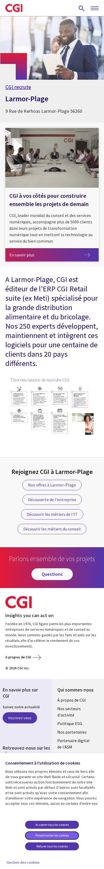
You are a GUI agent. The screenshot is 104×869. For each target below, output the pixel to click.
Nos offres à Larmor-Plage (52, 485)
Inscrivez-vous (19, 717)
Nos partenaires (72, 732)
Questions (52, 574)
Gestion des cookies (23, 862)
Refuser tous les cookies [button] (52, 846)
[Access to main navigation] (94, 8)
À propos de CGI (71, 700)
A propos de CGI (18, 657)
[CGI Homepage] (13, 8)
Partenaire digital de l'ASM (73, 744)
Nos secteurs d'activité (69, 712)
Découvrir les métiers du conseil (52, 529)
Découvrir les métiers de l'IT (52, 514)
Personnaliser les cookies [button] (52, 835)
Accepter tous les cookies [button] (52, 825)
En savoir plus (34, 255)
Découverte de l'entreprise (52, 499)
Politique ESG (69, 723)
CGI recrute (18, 87)
